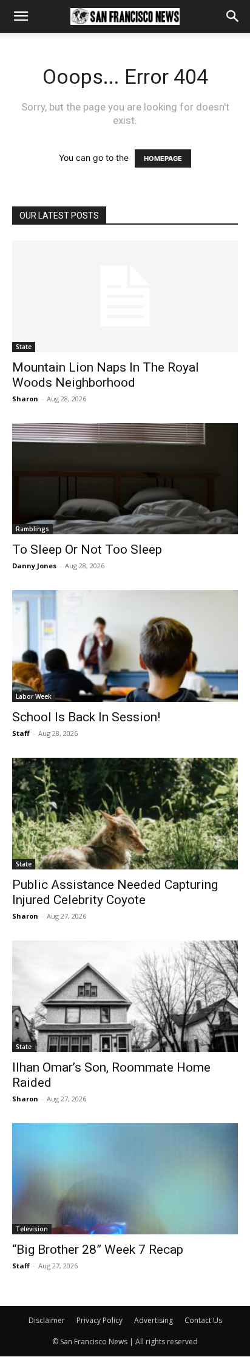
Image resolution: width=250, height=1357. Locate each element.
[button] (20, 16)
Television (32, 1229)
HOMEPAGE (163, 158)
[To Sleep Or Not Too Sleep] (125, 479)
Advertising (153, 1320)
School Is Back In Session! (86, 717)
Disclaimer (47, 1320)
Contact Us (203, 1320)
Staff (21, 733)
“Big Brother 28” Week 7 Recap (97, 1249)
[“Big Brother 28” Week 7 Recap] (125, 1179)
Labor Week (34, 696)
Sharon (25, 398)
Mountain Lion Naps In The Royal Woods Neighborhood (105, 375)
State (24, 346)
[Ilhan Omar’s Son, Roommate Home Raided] (125, 996)
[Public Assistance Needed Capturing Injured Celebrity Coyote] (125, 813)
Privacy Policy (99, 1320)
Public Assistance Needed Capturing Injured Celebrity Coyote (115, 892)
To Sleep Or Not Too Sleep (87, 549)
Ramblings (32, 529)
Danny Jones (34, 565)
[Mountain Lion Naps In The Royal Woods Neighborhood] (125, 296)
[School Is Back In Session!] (125, 646)
